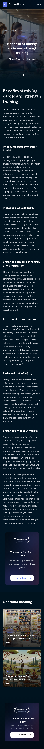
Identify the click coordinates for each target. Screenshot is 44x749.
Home (6, 31)
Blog (39, 4)
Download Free (24, 578)
